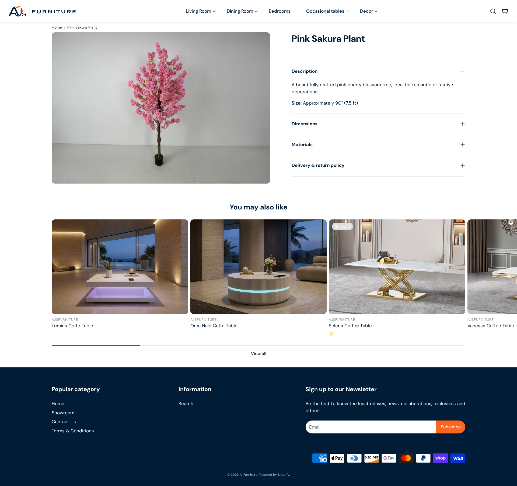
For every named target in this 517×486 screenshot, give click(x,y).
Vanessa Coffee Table (490, 326)
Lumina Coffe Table (72, 326)
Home (57, 27)
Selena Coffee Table (350, 326)
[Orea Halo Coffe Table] (258, 266)
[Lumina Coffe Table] (120, 266)
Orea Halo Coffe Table (213, 326)
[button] (493, 11)
